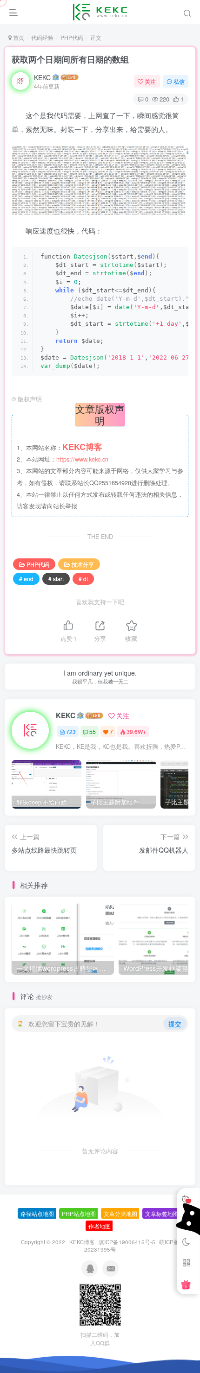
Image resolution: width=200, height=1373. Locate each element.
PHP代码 (71, 37)
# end (26, 578)
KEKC (42, 77)
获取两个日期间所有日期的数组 (70, 59)
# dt (83, 578)
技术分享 (83, 564)
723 (71, 731)
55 (92, 731)
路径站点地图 (37, 1213)
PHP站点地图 (79, 1213)
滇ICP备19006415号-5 (127, 1242)
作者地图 (99, 1226)
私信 (179, 81)
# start (56, 578)
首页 (18, 37)
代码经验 (42, 37)
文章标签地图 (162, 1213)
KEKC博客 (82, 1242)
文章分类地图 (120, 1213)
